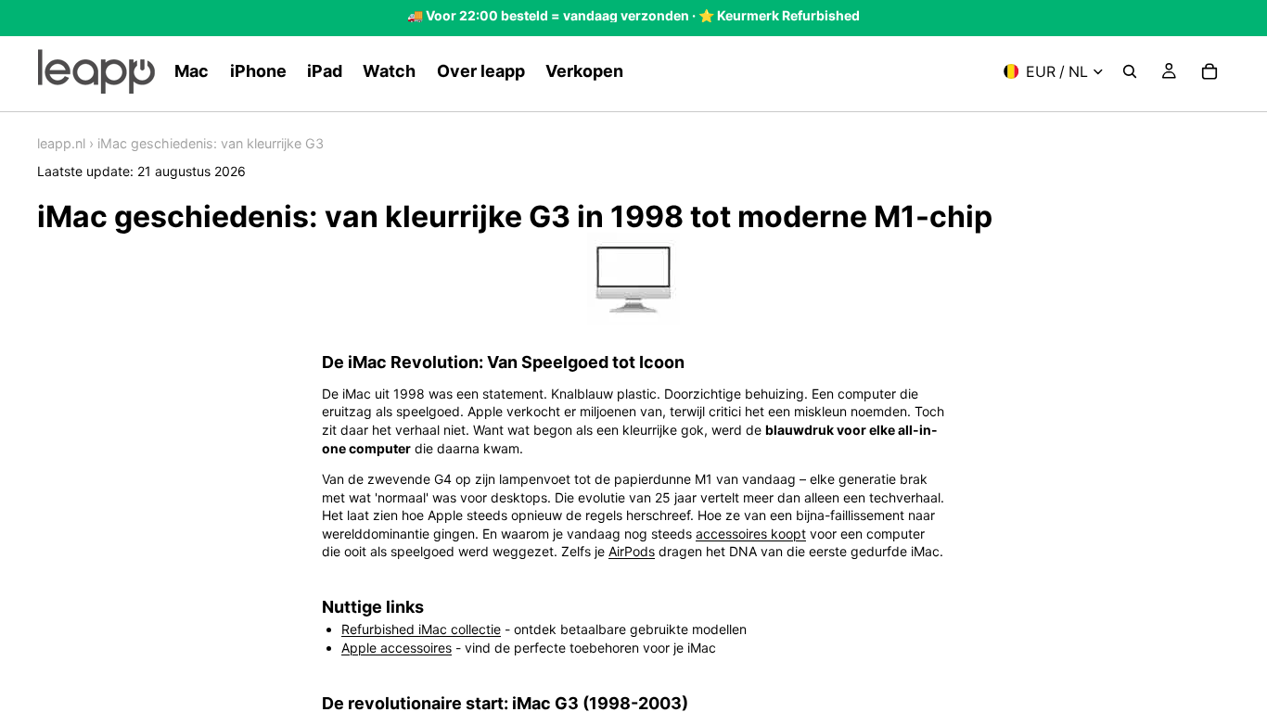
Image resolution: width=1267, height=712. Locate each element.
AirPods (631, 551)
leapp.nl (61, 143)
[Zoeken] (1129, 71)
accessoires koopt (751, 533)
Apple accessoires (396, 647)
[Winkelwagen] (1209, 71)
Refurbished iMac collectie (421, 629)
